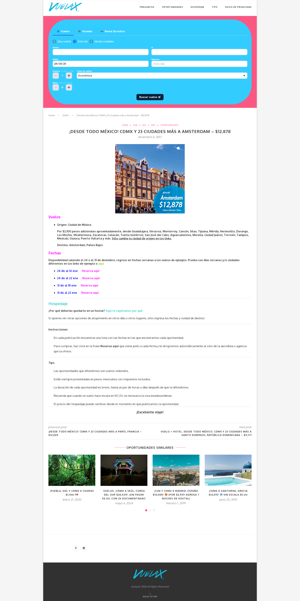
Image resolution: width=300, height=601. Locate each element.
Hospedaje (197, 7)
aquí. (101, 263)
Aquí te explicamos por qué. (125, 310)
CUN (135, 125)
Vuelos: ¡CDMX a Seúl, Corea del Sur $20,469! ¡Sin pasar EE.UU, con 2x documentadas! (124, 494)
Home (51, 115)
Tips (215, 7)
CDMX (65, 115)
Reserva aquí (90, 271)
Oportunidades (172, 7)
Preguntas (147, 7)
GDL (144, 125)
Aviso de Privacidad (238, 7)
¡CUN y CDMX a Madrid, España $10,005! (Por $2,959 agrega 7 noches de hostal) (176, 494)
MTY (153, 125)
